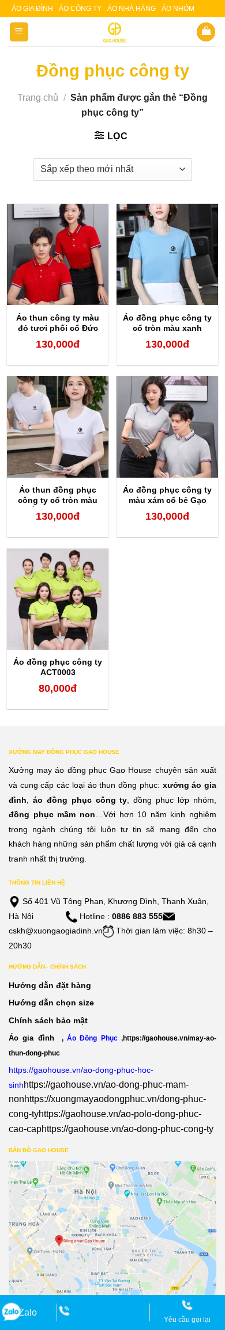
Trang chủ (37, 97)
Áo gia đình (32, 9)
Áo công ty (80, 9)
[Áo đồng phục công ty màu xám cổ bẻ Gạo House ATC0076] (167, 426)
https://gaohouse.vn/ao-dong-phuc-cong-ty (127, 1129)
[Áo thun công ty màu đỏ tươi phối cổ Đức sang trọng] (57, 254)
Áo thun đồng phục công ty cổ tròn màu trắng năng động (57, 500)
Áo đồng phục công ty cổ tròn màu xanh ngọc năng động (167, 328)
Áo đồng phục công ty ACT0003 (57, 667)
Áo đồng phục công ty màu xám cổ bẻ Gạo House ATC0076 (167, 500)
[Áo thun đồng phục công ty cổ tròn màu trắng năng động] (57, 426)
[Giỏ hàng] (206, 31)
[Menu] (19, 31)
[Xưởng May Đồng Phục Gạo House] (112, 32)
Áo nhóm (178, 9)
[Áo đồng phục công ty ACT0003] (57, 599)
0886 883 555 (137, 916)
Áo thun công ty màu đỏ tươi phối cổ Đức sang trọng (57, 328)
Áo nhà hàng (131, 9)
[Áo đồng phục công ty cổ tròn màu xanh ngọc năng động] (167, 254)
